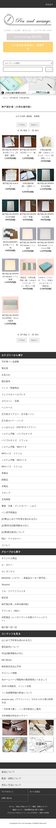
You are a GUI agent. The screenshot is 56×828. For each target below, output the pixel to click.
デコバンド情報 (9, 673)
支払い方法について (23, 806)
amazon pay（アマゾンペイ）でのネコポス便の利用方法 (27, 701)
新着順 (37, 116)
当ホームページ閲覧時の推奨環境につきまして (24, 679)
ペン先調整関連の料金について (17, 692)
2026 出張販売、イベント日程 (16, 686)
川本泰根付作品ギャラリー (15, 715)
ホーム (5, 98)
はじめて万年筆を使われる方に (17, 640)
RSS (41, 813)
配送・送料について (40, 806)
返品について (17, 810)
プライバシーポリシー (15, 813)
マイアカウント (8, 792)
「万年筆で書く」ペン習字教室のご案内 (21, 709)
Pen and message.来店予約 (28, 36)
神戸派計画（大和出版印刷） (20, 98)
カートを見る (35, 792)
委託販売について (10, 647)
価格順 (29, 116)
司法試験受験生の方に (12, 653)
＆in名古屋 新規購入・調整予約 (28, 47)
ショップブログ (31, 813)
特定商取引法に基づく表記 (33, 810)
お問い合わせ (7, 798)
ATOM (46, 813)
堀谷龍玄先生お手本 (11, 666)
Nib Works (7, 660)
